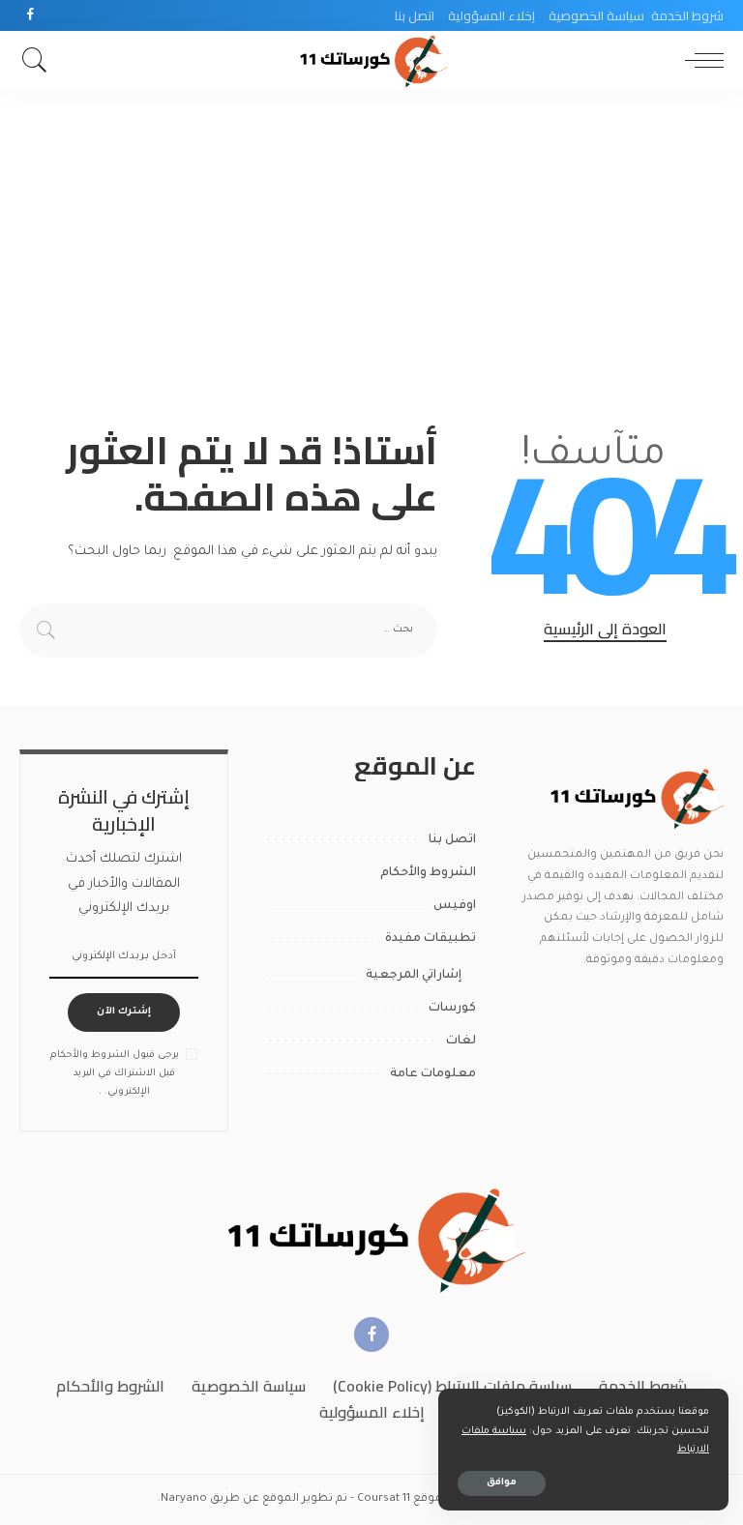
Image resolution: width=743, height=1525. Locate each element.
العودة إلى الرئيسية (605, 629)
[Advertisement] (371, 234)
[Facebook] (30, 15)
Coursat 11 (383, 1499)
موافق (502, 1483)
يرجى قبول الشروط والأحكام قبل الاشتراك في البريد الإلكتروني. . (114, 1074)
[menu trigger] (699, 60)
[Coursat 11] (634, 798)
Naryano (184, 1499)
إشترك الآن (124, 1012)
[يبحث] (39, 60)
